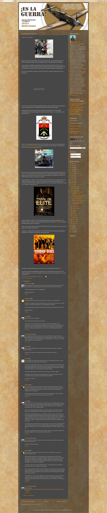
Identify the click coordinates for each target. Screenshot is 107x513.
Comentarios (75, 156)
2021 (72, 165)
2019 (72, 169)
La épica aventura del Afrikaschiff (77, 203)
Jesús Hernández (29, 334)
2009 (72, 226)
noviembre (75, 190)
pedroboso (27, 298)
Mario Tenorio (28, 283)
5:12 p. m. (27, 481)
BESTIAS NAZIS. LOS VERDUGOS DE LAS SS (75, 114)
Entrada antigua (62, 501)
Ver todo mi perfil (74, 95)
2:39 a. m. (27, 354)
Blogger (71, 510)
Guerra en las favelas (77, 191)
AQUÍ (35, 220)
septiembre (75, 208)
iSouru (26, 358)
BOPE (33, 107)
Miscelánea (29, 278)
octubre (74, 206)
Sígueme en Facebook (75, 126)
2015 (72, 177)
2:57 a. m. (27, 329)
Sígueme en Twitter (74, 128)
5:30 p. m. (27, 433)
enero (74, 223)
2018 (72, 171)
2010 (72, 186)
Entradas (74, 154)
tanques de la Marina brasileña (31, 145)
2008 (72, 227)
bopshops (56, 510)
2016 (72, 175)
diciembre (75, 188)
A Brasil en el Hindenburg (78, 200)
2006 (72, 231)
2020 (72, 167)
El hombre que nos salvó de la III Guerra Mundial (78, 196)
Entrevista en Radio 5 (77, 198)
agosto (74, 210)
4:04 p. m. (27, 380)
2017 (72, 173)
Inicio (45, 501)
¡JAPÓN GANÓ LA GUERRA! (76, 107)
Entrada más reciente (28, 501)
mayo (74, 215)
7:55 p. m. (27, 311)
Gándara (27, 384)
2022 (72, 163)
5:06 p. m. (27, 396)
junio (74, 214)
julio (74, 212)
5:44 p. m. (27, 294)
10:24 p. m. (27, 492)
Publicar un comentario (28, 495)
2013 (72, 180)
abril (74, 217)
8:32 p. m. (27, 446)
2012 (72, 182)
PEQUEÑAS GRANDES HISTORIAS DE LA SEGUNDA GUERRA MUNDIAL (77, 110)
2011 (72, 184)
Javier (26, 316)
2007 (72, 229)
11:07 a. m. (27, 342)
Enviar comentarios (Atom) (34, 504)
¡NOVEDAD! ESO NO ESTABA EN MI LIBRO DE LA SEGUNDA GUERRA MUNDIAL (77, 104)
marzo (74, 219)
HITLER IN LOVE (76, 193)
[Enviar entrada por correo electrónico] (46, 276)
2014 (72, 179)
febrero (74, 221)
